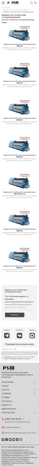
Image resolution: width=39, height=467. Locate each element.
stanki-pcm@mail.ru (13, 427)
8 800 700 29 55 (13, 419)
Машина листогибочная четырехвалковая (20, 47)
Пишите (32, 330)
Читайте (7, 330)
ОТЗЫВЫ (6, 397)
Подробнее (14, 315)
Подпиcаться (19, 353)
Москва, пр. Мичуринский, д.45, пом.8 (20, 433)
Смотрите (19, 330)
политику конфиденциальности (20, 357)
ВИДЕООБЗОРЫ (9, 409)
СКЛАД (5, 386)
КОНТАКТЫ (7, 401)
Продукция (6, 7)
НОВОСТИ (6, 405)
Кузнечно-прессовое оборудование (16, 10)
